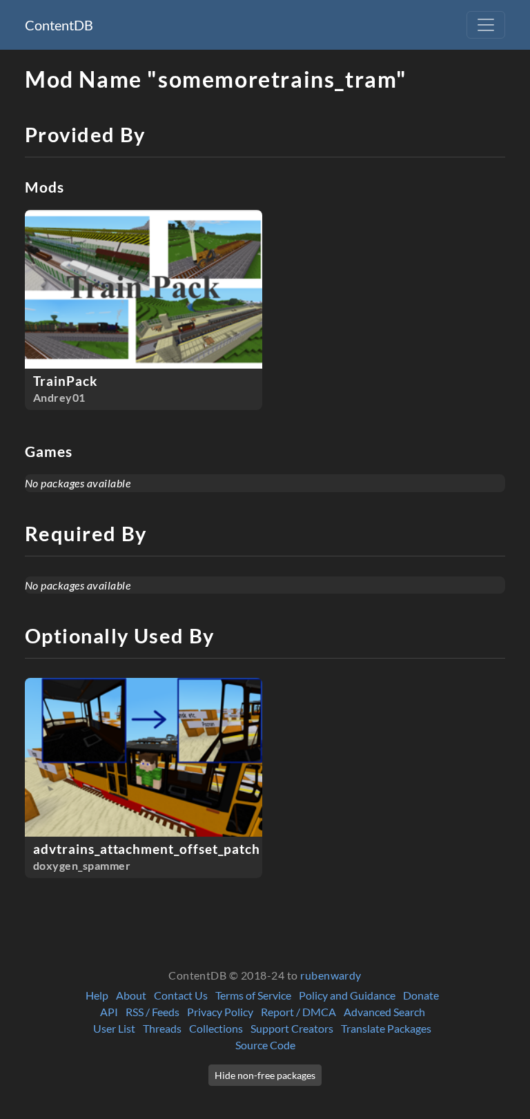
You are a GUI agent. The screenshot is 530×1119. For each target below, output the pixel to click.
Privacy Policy (220, 1011)
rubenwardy (331, 975)
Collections (216, 1028)
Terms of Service (253, 995)
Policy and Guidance (347, 995)
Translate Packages (386, 1028)
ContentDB (59, 25)
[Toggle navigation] (486, 25)
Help (97, 995)
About (131, 995)
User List (114, 1028)
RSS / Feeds (152, 1011)
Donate (421, 995)
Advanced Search (384, 1011)
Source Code (265, 1044)
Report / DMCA (298, 1011)
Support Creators (292, 1028)
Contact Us (181, 995)
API (109, 1011)
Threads (162, 1028)
